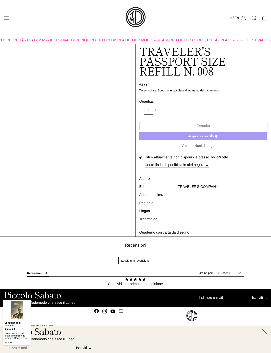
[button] (254, 18)
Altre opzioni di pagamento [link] (203, 146)
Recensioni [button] (34, 273)
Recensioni (135, 245)
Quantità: (146, 101)
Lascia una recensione (135, 260)
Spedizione (165, 90)
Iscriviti (257, 298)
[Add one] (156, 110)
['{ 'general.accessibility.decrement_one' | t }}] (140, 110)
